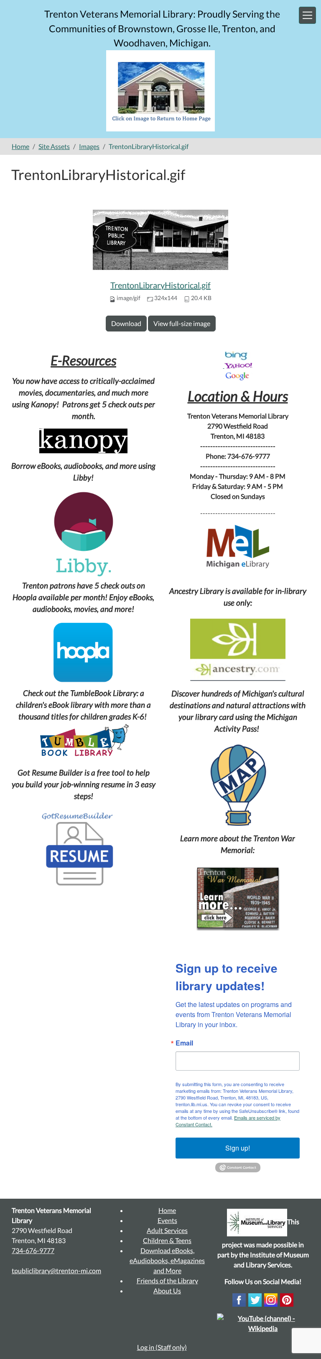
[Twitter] (255, 1299)
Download (126, 323)
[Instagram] (271, 1299)
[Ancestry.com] (238, 650)
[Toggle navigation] (307, 15)
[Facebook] (239, 1299)
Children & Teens (167, 1240)
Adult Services (167, 1230)
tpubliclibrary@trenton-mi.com (56, 1270)
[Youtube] (263, 1322)
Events (167, 1220)
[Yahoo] (238, 365)
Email (184, 1043)
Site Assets (54, 146)
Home (20, 146)
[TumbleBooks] (83, 741)
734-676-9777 (33, 1250)
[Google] (237, 375)
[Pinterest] (286, 1299)
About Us (167, 1291)
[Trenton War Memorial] (237, 898)
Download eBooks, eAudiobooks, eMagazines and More (167, 1260)
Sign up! (237, 1148)
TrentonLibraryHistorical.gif (160, 285)
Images (89, 146)
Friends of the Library (167, 1280)
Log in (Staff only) (162, 1347)
